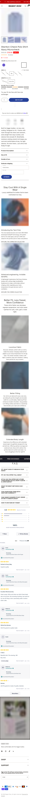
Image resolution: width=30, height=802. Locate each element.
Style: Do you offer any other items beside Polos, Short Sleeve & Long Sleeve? (13, 480)
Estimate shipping (6, 163)
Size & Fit (4, 155)
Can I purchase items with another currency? (10, 492)
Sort (16, 540)
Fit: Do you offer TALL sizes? (11, 475)
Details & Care (5, 159)
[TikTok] (10, 751)
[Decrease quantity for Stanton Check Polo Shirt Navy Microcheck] (2, 100)
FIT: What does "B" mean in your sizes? (12, 470)
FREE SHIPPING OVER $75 (11, 2)
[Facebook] (3, 751)
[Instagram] (7, 751)
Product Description (7, 150)
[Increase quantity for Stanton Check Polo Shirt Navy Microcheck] (7, 100)
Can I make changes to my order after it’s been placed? (13, 497)
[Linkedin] (14, 751)
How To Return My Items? (10, 503)
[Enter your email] (27, 777)
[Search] (25, 6)
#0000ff (3, 65)
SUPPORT (5, 765)
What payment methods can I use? (12, 486)
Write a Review (24, 534)
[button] (15, 105)
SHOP (3, 760)
